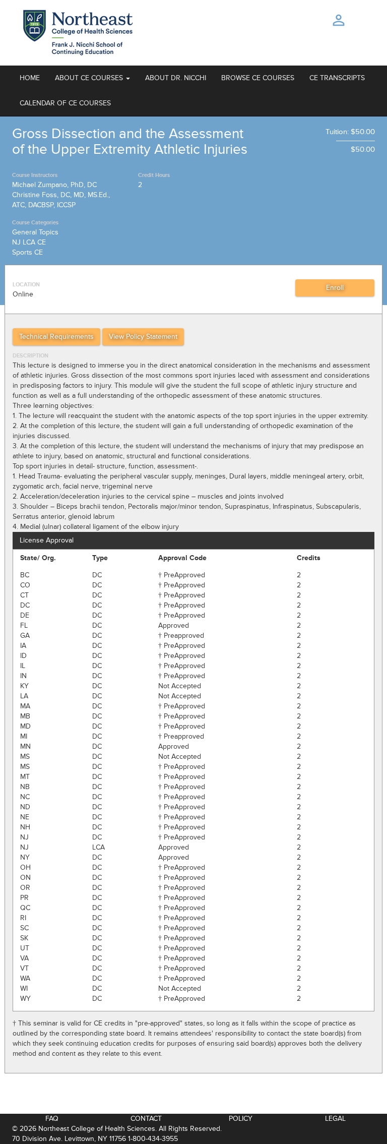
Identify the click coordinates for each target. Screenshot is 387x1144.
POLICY (240, 1118)
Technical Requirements (56, 336)
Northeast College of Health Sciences (96, 1128)
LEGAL (335, 1118)
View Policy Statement (143, 336)
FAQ (51, 1118)
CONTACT (146, 1118)
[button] (92, 78)
